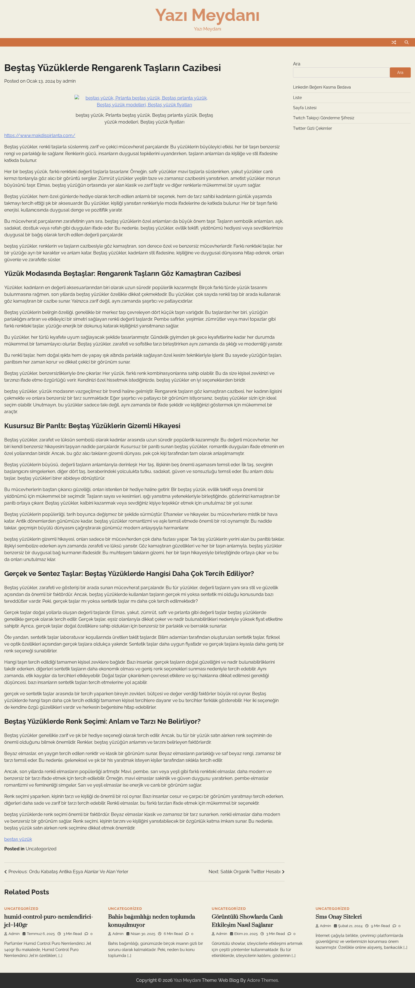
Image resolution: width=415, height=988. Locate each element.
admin (69, 81)
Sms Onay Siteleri (339, 917)
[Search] (406, 42)
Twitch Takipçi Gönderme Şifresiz (323, 118)
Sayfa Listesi (304, 107)
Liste (297, 97)
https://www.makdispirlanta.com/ (39, 135)
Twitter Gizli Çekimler (312, 128)
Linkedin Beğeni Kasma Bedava (322, 87)
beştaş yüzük (18, 839)
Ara (296, 64)
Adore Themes (262, 980)
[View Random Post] (394, 42)
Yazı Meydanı (207, 15)
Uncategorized (41, 848)
